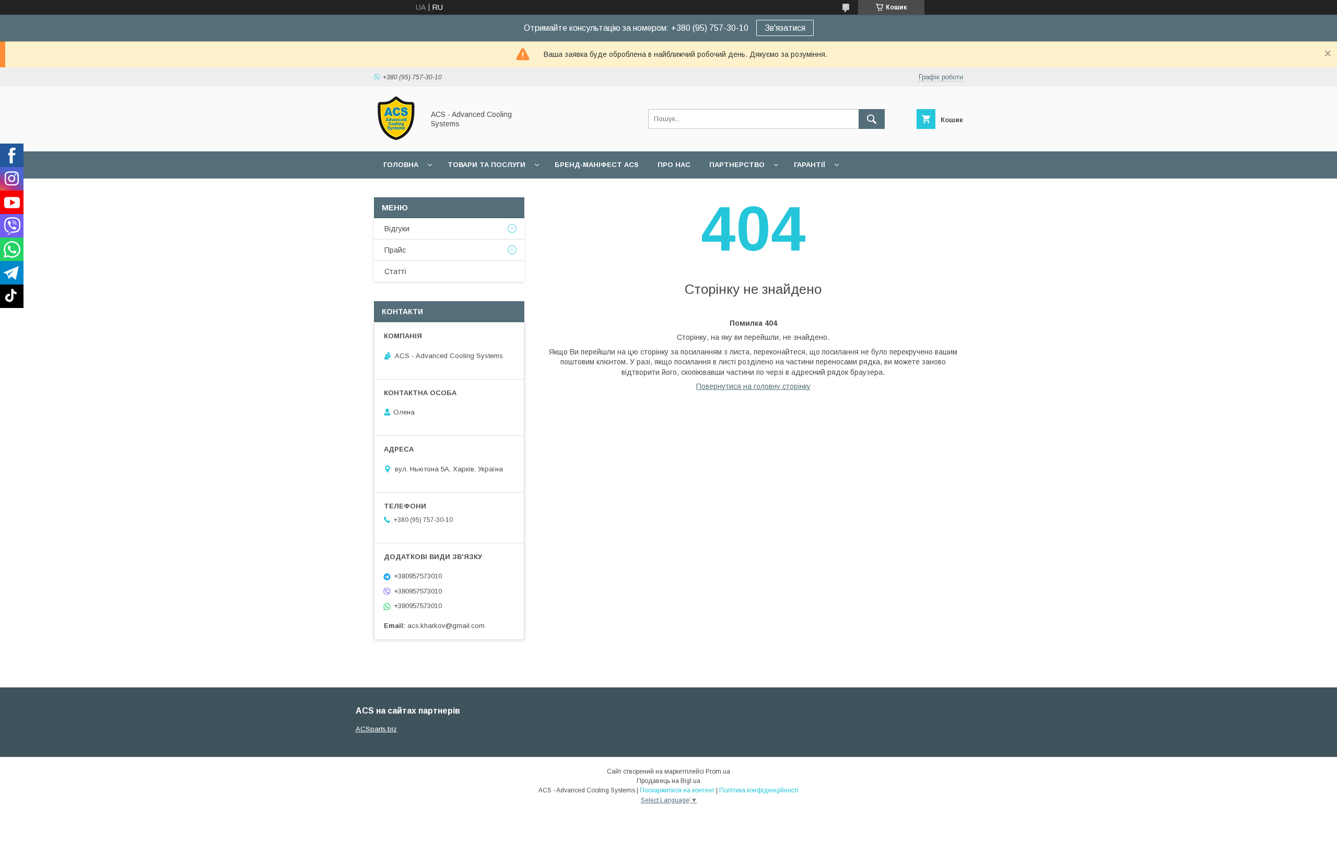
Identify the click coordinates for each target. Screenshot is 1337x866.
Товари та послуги (486, 165)
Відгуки (396, 228)
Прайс (395, 250)
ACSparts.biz (376, 729)
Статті (395, 271)
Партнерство (737, 165)
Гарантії (809, 165)
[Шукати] (872, 119)
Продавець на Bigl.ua (668, 781)
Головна (400, 165)
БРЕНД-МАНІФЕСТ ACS (597, 165)
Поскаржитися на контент (677, 790)
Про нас (674, 165)
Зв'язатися (785, 27)
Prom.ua (718, 771)
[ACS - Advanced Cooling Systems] (396, 138)
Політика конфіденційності (759, 790)
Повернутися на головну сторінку (753, 386)
